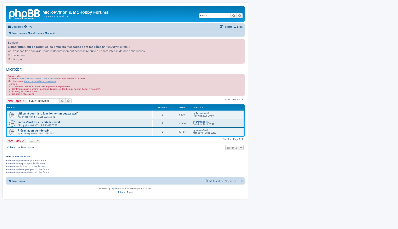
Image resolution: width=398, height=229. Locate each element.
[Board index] (24, 13)
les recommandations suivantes (40, 81)
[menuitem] (28, 26)
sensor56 (201, 130)
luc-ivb (28, 117)
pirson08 (29, 125)
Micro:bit (14, 69)
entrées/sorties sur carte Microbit (39, 122)
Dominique (201, 113)
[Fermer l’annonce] (241, 41)
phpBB (114, 188)
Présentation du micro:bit (34, 130)
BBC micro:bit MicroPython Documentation (36, 78)
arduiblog (25, 133)
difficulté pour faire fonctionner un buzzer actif (48, 113)
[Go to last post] (208, 113)
